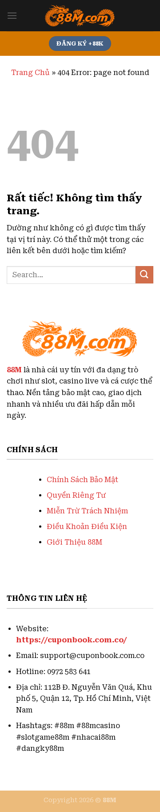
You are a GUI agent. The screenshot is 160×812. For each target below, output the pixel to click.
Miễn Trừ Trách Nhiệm (87, 511)
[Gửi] (144, 274)
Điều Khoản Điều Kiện (87, 526)
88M (14, 370)
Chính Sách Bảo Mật (82, 479)
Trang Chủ (30, 72)
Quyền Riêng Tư (76, 495)
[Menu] (12, 15)
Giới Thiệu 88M (74, 542)
